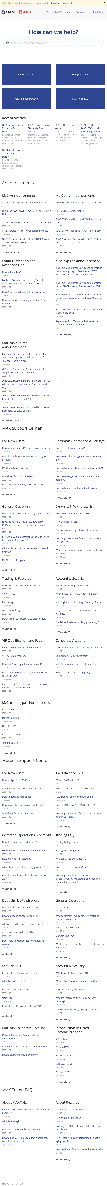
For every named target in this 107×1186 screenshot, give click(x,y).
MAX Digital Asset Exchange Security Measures (80, 602)
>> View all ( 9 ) (9, 753)
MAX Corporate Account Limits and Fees (77, 664)
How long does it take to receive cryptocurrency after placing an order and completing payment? (78, 879)
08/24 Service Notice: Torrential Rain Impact (13, 153)
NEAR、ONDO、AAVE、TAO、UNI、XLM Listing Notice (91, 128)
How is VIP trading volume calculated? (22, 664)
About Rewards (67, 1102)
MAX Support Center (80, 74)
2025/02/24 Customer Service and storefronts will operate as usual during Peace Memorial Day (26, 384)
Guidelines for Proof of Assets (17, 476)
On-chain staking (11, 610)
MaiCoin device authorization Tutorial (21, 788)
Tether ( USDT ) (10, 742)
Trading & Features (16, 578)
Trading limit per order (67, 842)
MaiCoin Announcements (75, 195)
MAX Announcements (19, 195)
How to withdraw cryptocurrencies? (20, 907)
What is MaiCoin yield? (13, 981)
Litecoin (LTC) (9, 726)
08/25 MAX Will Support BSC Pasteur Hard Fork (26, 222)
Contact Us (81, 12)
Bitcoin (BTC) (8, 709)
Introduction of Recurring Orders (19, 972)
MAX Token (61, 1039)
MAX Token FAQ (80, 98)
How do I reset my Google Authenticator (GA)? (80, 468)
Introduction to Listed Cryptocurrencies (72, 1029)
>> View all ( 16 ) (63, 498)
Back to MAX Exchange (58, 12)
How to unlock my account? (16, 858)
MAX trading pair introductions (26, 702)
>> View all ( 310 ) (64, 252)
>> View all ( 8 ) (9, 823)
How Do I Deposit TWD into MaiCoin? (75, 788)
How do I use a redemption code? (19, 842)
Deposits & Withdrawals (74, 506)
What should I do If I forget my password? (23, 867)
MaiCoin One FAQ (65, 935)
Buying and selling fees (67, 850)
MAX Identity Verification (15, 468)
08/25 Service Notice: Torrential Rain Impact (13, 128)
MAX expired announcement (78, 260)
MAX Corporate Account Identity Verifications (79, 647)
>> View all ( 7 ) (63, 632)
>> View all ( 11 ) (10, 570)
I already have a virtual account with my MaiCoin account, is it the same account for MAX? (24, 525)
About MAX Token (16, 1102)
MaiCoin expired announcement (15, 345)
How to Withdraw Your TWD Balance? (75, 805)
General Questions (16, 506)
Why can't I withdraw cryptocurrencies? (22, 924)
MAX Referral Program (13, 560)
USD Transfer (63, 907)
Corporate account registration (72, 655)
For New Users (13, 441)
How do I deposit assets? (69, 521)
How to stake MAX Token (68, 1117)
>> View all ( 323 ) (10, 252)
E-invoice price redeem (68, 927)
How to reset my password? (70, 448)
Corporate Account (70, 640)
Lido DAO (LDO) (64, 1063)
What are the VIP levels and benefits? (21, 647)
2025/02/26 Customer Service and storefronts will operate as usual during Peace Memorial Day (80, 298)
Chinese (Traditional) (62, 2)
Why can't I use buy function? (71, 858)
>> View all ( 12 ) (10, 494)
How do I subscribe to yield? (16, 989)
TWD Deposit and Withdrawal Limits (74, 796)
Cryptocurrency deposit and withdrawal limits (80, 530)
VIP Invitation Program (14, 655)
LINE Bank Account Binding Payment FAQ (23, 850)
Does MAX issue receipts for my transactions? (26, 513)
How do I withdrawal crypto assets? (74, 513)
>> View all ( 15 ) (10, 889)
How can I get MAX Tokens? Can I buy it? (22, 1129)
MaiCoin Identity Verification (17, 796)
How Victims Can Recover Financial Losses (24, 291)
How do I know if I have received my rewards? (79, 1149)
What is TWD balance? (67, 780)
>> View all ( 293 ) (10, 420)
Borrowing (7, 602)
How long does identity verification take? (23, 484)
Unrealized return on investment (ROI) (22, 585)
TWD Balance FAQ (69, 773)
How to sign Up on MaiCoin (16, 780)
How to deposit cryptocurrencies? (20, 915)
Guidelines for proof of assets (17, 813)
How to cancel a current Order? (72, 867)
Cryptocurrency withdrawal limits (19, 932)
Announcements (27, 74)
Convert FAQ (8, 593)
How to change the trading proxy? (73, 672)
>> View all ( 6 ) (63, 1019)
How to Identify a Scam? (14, 271)
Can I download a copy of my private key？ (78, 622)
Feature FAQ (11, 965)
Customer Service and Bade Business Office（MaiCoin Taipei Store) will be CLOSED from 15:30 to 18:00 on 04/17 (25, 357)
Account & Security (70, 578)
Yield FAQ (7, 997)
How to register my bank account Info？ (23, 805)
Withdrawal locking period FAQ (72, 585)
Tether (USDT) (63, 1072)
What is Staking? (10, 1121)
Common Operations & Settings (80, 441)
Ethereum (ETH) (10, 717)
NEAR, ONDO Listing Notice (70, 210)
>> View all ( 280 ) (64, 334)
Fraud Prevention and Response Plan (19, 262)
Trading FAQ (65, 835)
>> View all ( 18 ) (10, 628)
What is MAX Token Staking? (70, 1109)
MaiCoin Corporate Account (23, 1027)
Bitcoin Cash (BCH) (11, 734)
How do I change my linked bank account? (77, 487)
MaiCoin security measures (70, 989)
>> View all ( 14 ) (63, 1082)
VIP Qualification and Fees (22, 640)
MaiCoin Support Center (26, 98)
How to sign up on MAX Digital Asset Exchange (26, 448)
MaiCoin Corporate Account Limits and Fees (25, 1046)
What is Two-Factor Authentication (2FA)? (77, 593)
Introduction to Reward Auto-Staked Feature (25, 618)
